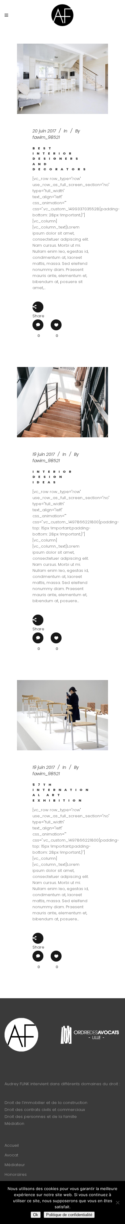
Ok (35, 1214)
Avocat (11, 1155)
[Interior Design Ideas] (62, 402)
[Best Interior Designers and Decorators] (62, 79)
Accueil (12, 1145)
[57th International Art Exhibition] (62, 715)
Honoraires (16, 1174)
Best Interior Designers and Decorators (60, 159)
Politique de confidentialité (69, 1214)
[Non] (117, 1202)
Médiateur (15, 1165)
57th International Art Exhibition (61, 792)
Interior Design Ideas (53, 477)
